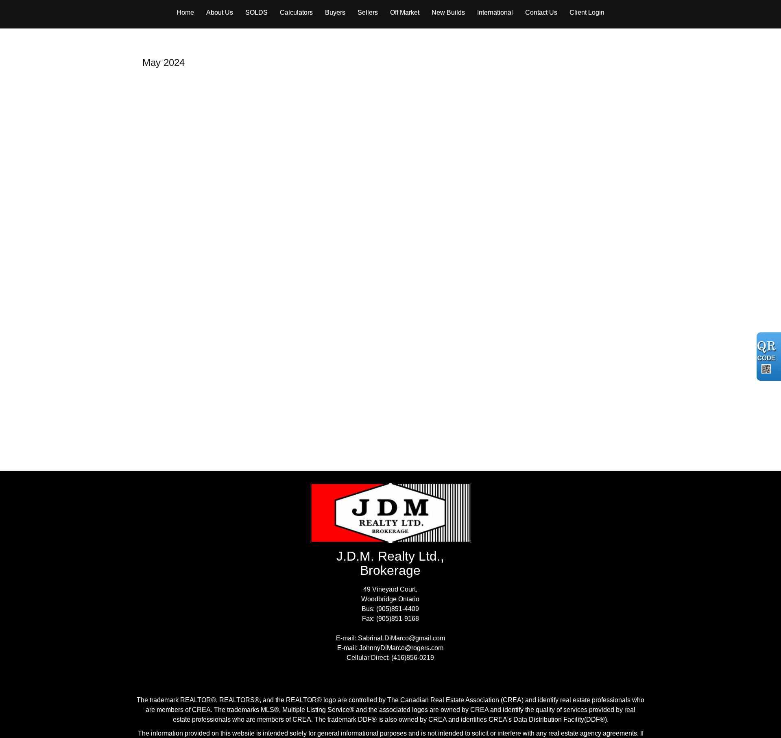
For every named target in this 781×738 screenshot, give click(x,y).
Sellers (368, 12)
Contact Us (541, 12)
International (495, 12)
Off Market (404, 12)
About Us (219, 12)
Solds (256, 12)
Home (185, 12)
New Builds (448, 12)
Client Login (586, 12)
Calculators (296, 12)
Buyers (335, 12)
